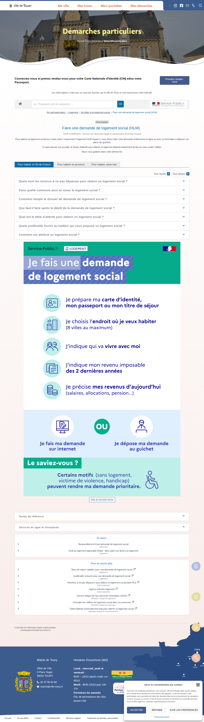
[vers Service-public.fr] (168, 104)
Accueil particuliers (56, 112)
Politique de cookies (161, 717)
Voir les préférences (184, 710)
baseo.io (46, 630)
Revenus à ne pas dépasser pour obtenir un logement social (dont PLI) (102, 582)
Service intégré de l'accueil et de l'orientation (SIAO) (102, 595)
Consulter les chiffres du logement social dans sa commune (102, 602)
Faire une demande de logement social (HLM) (135, 112)
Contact (38, 718)
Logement (73, 112)
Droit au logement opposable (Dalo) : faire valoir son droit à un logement (103, 550)
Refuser (157, 710)
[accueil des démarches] (20, 103)
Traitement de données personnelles (102, 718)
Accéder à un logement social (95, 112)
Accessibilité (22, 718)
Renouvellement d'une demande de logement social (103, 544)
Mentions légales (73, 718)
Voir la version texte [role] (102, 499)
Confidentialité (54, 718)
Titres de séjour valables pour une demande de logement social (102, 569)
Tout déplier (179, 174)
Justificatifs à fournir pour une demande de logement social (102, 576)
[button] (198, 684)
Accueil (80, 40)
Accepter (136, 710)
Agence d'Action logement (102, 589)
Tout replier (160, 174)
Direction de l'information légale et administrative (36, 628)
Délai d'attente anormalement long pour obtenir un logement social (102, 608)
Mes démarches (94, 40)
